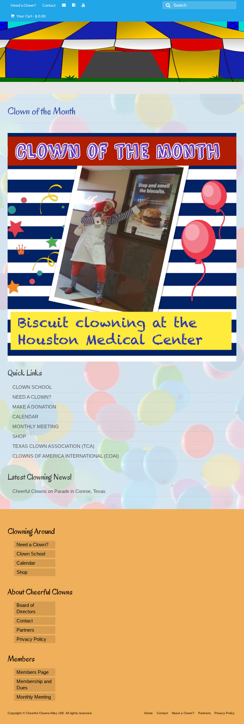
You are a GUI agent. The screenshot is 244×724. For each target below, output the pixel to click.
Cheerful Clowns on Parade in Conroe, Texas (58, 491)
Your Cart (30, 16)
